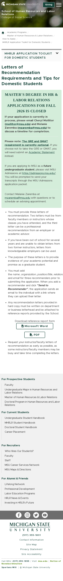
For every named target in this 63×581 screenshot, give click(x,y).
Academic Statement (42, 152)
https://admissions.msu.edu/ (39, 173)
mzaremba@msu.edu (32, 127)
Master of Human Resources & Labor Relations (29, 36)
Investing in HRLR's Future (19, 503)
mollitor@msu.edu (18, 124)
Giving (48, 5)
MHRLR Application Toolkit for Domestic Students (26, 42)
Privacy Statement (31, 549)
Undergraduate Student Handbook (25, 418)
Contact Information (31, 540)
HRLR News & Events (17, 498)
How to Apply (8, 39)
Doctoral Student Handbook (21, 427)
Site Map (31, 544)
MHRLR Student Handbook (20, 423)
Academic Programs (16, 32)
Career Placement (15, 432)
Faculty (9, 385)
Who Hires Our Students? (19, 451)
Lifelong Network (15, 484)
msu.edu (43, 561)
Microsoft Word (36, 326)
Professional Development (20, 489)
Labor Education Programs (20, 493)
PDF (36, 335)
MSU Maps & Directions (18, 469)
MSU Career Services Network (22, 465)
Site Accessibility (32, 554)
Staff (8, 460)
